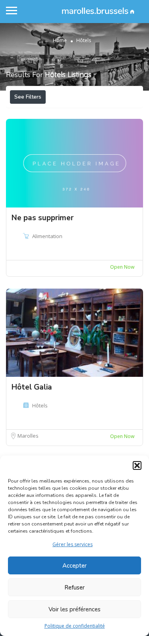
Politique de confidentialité (75, 625)
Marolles (28, 435)
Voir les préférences (74, 609)
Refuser (74, 587)
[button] (137, 465)
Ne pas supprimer (43, 218)
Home (60, 40)
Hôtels (40, 405)
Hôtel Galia (32, 387)
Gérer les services (72, 544)
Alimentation (47, 236)
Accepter (74, 566)
